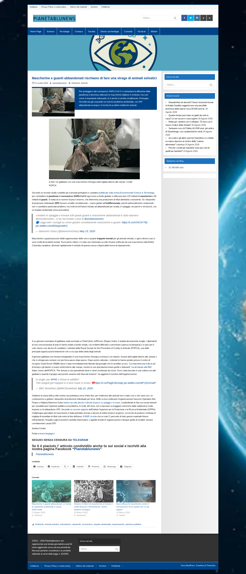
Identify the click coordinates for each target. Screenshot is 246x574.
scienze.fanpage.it (46, 433)
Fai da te (142, 31)
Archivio (94, 7)
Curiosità (128, 31)
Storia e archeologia (109, 31)
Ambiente (75, 83)
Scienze (50, 31)
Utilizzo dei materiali (78, 7)
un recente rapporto (79, 409)
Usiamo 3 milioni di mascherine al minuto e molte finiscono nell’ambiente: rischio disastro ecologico (93, 507)
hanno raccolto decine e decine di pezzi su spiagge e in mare (92, 402)
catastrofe (76, 524)
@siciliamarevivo (93, 218)
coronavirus (87, 524)
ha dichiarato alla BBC (142, 367)
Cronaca (79, 31)
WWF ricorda (90, 416)
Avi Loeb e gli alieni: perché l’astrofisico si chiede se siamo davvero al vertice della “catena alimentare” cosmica (189, 141)
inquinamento (118, 524)
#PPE (54, 379)
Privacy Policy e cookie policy (53, 7)
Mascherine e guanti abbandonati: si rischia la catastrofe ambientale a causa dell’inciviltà (51, 507)
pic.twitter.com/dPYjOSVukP (140, 383)
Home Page (35, 31)
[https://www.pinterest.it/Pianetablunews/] (203, 18)
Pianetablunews (87, 449)
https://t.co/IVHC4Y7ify (134, 222)
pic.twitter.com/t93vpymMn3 (51, 225)
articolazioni (65, 524)
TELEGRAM (80, 439)
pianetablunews (60, 83)
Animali (84, 83)
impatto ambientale (102, 524)
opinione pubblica (133, 524)
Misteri (154, 31)
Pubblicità (106, 7)
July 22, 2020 (85, 388)
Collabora (33, 7)
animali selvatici (52, 524)
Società (91, 31)
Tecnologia (64, 31)
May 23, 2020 (87, 231)
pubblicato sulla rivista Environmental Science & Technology (126, 192)
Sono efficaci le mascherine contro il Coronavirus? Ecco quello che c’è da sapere (132, 507)
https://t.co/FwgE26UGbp (109, 383)
